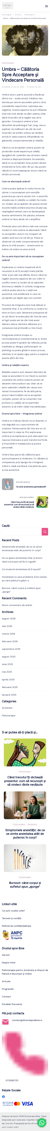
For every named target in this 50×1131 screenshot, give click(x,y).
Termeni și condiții (11, 918)
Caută (5, 526)
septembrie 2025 (11, 649)
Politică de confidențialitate (16, 925)
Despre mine (8, 962)
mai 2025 (7, 671)
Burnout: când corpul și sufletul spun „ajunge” (25, 884)
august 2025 (9, 656)
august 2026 (9, 618)
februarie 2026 (10, 641)
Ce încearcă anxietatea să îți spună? (21, 569)
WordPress (32, 1123)
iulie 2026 (7, 626)
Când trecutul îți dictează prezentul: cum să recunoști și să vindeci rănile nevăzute (25, 780)
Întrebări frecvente (12, 1004)
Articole (6, 981)
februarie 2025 (10, 687)
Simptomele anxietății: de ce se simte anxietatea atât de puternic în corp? (25, 833)
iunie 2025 (7, 664)
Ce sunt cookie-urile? (13, 910)
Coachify (9, 1123)
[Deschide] (46, 6)
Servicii (5, 954)
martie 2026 (8, 633)
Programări (8, 989)
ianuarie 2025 (9, 694)
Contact (6, 996)
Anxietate (7, 707)
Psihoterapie (8, 63)
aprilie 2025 (8, 679)
